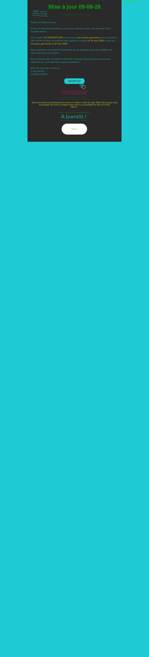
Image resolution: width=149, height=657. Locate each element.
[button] (74, 129)
